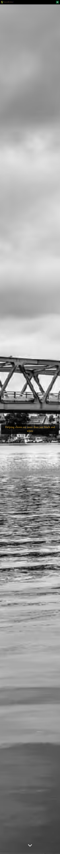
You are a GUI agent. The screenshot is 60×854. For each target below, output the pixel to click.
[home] (7, 2)
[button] (57, 2)
